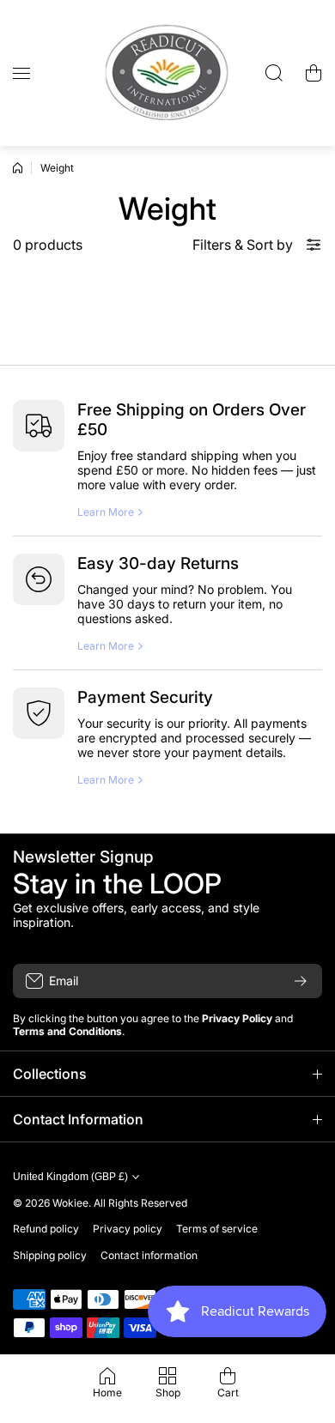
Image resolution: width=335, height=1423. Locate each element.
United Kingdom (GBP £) (70, 1177)
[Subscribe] (300, 981)
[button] (313, 73)
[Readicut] (167, 73)
